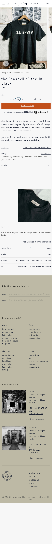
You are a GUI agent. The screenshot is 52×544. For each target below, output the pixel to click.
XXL (40, 99)
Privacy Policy (31, 498)
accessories (34, 338)
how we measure (10, 341)
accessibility (35, 367)
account (32, 364)
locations (6, 361)
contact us (34, 355)
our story (6, 358)
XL (35, 99)
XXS (12, 99)
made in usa (8, 355)
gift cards (33, 335)
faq (30, 358)
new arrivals (34, 329)
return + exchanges (38, 361)
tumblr (32, 483)
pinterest (34, 480)
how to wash (8, 329)
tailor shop (7, 335)
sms (4, 300)
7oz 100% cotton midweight (37, 148)
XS (18, 99)
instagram (34, 473)
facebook (34, 486)
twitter (32, 476)
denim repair (8, 332)
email (4, 294)
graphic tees (35, 332)
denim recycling (10, 338)
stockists (6, 364)
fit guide (6, 344)
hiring (5, 370)
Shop (4, 72)
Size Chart (46, 154)
